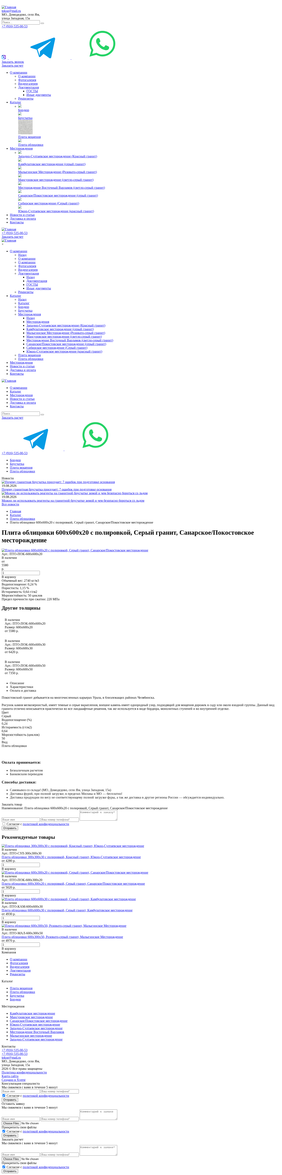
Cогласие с (38, 824)
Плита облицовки (30, 144)
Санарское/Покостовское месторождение (39, 1021)
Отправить (10, 828)
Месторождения (21, 148)
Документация (28, 87)
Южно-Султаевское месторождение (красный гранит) (56, 211)
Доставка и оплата (23, 218)
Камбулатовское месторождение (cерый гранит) (51, 164)
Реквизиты (25, 98)
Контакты (17, 222)
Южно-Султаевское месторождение (35, 1024)
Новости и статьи (22, 215)
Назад (22, 255)
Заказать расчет (12, 65)
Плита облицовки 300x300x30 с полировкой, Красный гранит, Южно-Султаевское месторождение (71, 857)
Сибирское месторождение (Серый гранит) (48, 203)
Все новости (10, 504)
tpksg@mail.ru (11, 11)
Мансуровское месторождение (31, 1017)
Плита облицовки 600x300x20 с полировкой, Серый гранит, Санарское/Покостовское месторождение (73, 883)
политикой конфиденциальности (46, 824)
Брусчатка (25, 118)
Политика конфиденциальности (24, 1072)
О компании (18, 72)
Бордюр (23, 110)
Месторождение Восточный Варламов (37, 1032)
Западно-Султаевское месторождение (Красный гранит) (57, 156)
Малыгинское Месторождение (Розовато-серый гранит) (57, 172)
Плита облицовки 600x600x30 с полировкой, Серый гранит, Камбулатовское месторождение (67, 910)
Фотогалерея (27, 80)
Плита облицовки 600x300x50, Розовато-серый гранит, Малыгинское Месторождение (62, 937)
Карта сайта (10, 1076)
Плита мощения (29, 137)
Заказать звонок (13, 62)
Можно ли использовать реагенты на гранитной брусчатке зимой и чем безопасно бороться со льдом (73, 500)
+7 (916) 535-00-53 (14, 26)
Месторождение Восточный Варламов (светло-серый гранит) (61, 187)
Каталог (15, 102)
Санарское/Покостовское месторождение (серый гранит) (58, 195)
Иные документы (38, 95)
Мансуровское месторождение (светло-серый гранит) (56, 180)
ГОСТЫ (32, 91)
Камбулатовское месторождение (32, 1013)
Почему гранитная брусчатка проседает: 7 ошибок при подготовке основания (56, 489)
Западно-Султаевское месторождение (36, 1028)
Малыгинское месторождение (31, 1035)
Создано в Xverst (13, 1080)
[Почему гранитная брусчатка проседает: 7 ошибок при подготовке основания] (58, 482)
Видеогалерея (28, 83)
